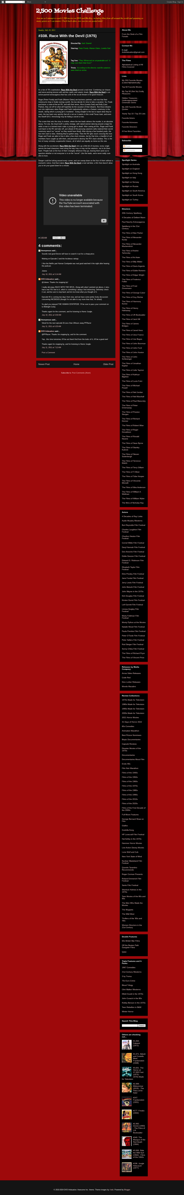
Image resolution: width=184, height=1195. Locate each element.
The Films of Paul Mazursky (134, 401)
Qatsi (124, 952)
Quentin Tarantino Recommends (129, 868)
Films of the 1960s (130, 781)
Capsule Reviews (129, 744)
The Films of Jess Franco (133, 335)
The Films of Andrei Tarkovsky (130, 252)
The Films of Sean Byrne (132, 443)
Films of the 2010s (130, 799)
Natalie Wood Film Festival (133, 627)
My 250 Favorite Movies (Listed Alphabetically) (132, 81)
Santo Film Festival (130, 885)
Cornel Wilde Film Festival (133, 543)
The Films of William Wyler (133, 498)
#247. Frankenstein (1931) (138, 1100)
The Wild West (128, 914)
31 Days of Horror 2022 (132, 722)
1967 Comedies (128, 967)
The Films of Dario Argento (133, 266)
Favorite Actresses (130, 122)
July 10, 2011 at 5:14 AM (51, 274)
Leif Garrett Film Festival (132, 605)
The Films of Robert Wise (133, 425)
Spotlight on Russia (130, 186)
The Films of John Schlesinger (129, 358)
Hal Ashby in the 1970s (131, 839)
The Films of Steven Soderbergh (130, 455)
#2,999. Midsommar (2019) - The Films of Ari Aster (138, 1088)
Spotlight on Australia (131, 164)
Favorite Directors (129, 127)
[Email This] (54, 237)
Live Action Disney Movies (133, 848)
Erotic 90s (126, 764)
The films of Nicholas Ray (133, 503)
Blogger (127, 1190)
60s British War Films (131, 941)
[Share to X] (59, 237)
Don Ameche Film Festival (133, 552)
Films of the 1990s (130, 795)
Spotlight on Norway (130, 182)
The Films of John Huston (133, 352)
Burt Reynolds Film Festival (133, 525)
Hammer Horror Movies (132, 843)
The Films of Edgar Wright (133, 275)
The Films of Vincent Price (133, 657)
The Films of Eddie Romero (133, 270)
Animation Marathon (130, 731)
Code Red (126, 677)
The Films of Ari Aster (131, 257)
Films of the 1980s (130, 790)
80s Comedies (128, 726)
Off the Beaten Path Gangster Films (130, 946)
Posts (127, 146)
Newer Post (44, 364)
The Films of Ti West (130, 472)
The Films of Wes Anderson (133, 487)
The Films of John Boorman (134, 343)
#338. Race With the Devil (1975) (67, 36)
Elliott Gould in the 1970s (132, 994)
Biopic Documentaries (131, 739)
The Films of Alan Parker (132, 233)
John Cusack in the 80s (132, 998)
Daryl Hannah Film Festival (133, 547)
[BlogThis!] (56, 237)
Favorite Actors (128, 118)
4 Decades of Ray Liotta (132, 516)
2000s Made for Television (133, 713)
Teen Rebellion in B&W (131, 1007)
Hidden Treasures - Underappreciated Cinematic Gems (130, 100)
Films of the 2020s (130, 803)
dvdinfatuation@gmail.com (133, 52)
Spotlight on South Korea (132, 195)
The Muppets (127, 910)
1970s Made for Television (133, 700)
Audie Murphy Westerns (132, 521)
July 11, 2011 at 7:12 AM (51, 347)
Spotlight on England (131, 169)
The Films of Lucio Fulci (132, 381)
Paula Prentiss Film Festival (133, 631)
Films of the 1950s (130, 777)
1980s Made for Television (133, 704)
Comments (130, 150)
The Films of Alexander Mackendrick (132, 245)
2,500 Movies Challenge (70, 11)
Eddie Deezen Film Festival (133, 556)
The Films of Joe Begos (132, 339)
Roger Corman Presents (132, 874)
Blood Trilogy (127, 985)
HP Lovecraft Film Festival (133, 834)
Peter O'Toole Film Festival (133, 636)
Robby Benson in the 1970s (133, 1003)
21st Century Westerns (131, 972)
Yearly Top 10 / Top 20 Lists (133, 114)
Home (76, 364)
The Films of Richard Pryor (133, 653)
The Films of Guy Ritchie (132, 297)
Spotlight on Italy (129, 178)
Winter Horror (127, 1011)
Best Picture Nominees (131, 735)
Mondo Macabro (129, 686)
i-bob (111, 1190)
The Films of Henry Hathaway (130, 309)
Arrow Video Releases (131, 673)
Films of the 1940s (130, 773)
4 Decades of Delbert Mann (133, 217)
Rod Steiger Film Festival (132, 644)
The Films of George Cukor (133, 293)
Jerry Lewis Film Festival (132, 583)
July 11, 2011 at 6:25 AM (51, 326)
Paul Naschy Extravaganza (133, 222)
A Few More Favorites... (132, 131)
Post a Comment (48, 353)
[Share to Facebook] (61, 237)
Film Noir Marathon (130, 768)
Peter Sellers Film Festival (133, 640)
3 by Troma (127, 976)
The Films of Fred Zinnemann (129, 287)
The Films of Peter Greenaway (130, 406)
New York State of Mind (132, 856)
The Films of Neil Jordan (132, 392)
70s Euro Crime (128, 981)
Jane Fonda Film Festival (132, 578)
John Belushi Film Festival (133, 587)
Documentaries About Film (133, 759)
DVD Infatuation (47, 279)
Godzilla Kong (128, 830)
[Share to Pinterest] (64, 237)
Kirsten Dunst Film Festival (133, 600)
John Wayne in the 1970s (132, 591)
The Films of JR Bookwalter (133, 315)
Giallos (125, 826)
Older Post (108, 364)
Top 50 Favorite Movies (132, 87)
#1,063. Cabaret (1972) (136, 1043)
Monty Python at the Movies (134, 622)
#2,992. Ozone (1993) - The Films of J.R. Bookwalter (139, 1128)
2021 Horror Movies (130, 717)
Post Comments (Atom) (81, 373)
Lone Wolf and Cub (130, 852)
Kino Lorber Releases (131, 682)
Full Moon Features (130, 815)
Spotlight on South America (133, 191)
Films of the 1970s (130, 786)
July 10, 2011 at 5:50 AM (51, 315)
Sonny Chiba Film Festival (133, 649)
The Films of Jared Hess (132, 330)
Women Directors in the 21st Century (132, 926)
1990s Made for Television (133, 709)
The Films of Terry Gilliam (133, 467)
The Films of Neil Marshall (133, 396)
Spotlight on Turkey (130, 200)
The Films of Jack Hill (131, 319)
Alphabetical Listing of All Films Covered (132, 66)
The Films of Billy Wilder (132, 262)
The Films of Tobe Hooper (133, 476)
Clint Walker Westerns (131, 989)
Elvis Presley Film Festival (133, 574)
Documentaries (128, 755)
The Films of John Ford (132, 348)
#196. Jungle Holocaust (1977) (138, 1165)
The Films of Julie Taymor (133, 370)
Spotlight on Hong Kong (132, 173)
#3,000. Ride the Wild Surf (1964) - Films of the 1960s (139, 1153)
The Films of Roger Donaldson (130, 431)
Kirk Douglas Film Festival (133, 596)
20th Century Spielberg (132, 213)
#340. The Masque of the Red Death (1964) (139, 1140)
